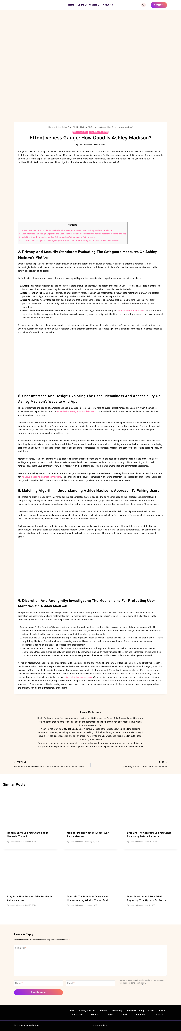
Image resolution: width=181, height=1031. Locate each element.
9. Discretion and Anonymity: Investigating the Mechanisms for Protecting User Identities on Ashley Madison (69, 240)
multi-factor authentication (131, 310)
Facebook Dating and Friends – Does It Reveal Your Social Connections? (49, 764)
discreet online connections (78, 677)
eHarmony (117, 1010)
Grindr (151, 1010)
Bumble (103, 1010)
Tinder (110, 1014)
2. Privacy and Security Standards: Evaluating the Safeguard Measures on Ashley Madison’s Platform (65, 230)
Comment (20, 948)
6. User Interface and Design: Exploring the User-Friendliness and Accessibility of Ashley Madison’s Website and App (72, 234)
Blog (72, 1010)
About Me (108, 5)
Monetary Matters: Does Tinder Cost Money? (145, 764)
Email (71, 983)
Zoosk (124, 1014)
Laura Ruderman (85, 145)
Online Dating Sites (99, 132)
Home (71, 5)
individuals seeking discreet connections (41, 477)
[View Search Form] (143, 5)
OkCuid (94, 1014)
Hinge (162, 1010)
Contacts (159, 5)
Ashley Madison (80, 132)
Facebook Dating (135, 1010)
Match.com (77, 1014)
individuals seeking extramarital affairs (76, 411)
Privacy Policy (99, 1025)
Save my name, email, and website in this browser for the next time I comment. (141, 981)
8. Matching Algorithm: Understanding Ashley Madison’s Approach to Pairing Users (57, 237)
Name (19, 983)
